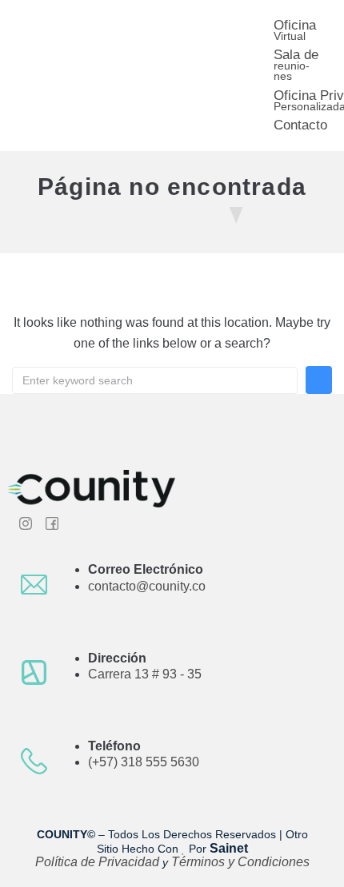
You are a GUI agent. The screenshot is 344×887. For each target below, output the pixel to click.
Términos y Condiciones (240, 862)
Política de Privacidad (98, 862)
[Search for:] (155, 380)
